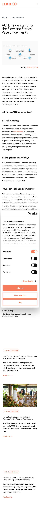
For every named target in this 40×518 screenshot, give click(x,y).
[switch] (34, 258)
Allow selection (20, 295)
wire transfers (18, 132)
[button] (36, 4)
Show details (28, 281)
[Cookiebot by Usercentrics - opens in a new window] (28, 213)
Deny (20, 302)
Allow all (20, 288)
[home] (9, 4)
